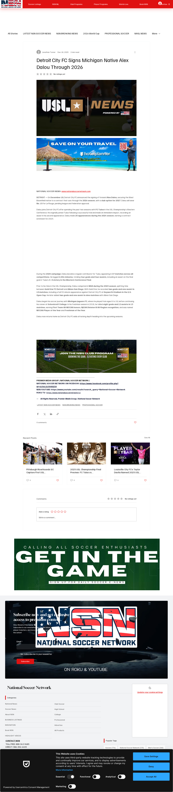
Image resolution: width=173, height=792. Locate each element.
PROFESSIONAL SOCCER (117, 33)
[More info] (150, 689)
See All (147, 437)
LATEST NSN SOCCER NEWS (37, 33)
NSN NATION (10, 725)
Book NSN (9, 730)
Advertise (58, 725)
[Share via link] (57, 414)
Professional (59, 720)
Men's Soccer (156, 747)
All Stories (13, 33)
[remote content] (86, 180)
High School (59, 709)
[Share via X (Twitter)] (44, 414)
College (57, 714)
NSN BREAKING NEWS (67, 33)
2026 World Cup (91, 33)
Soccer (111, 747)
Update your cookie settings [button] (150, 692)
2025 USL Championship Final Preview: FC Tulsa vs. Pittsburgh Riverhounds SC (85, 471)
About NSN (9, 714)
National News (11, 704)
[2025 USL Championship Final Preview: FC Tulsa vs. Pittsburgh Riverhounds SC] (86, 453)
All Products (59, 730)
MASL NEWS (140, 33)
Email (19, 641)
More (154, 33)
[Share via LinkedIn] (51, 414)
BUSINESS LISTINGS (13, 719)
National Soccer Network (29, 687)
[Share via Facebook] (37, 414)
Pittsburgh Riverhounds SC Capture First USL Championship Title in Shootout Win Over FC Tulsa (42, 471)
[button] (163, 675)
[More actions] (135, 52)
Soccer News (10, 709)
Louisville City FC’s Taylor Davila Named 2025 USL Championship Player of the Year (128, 471)
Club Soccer (59, 704)
